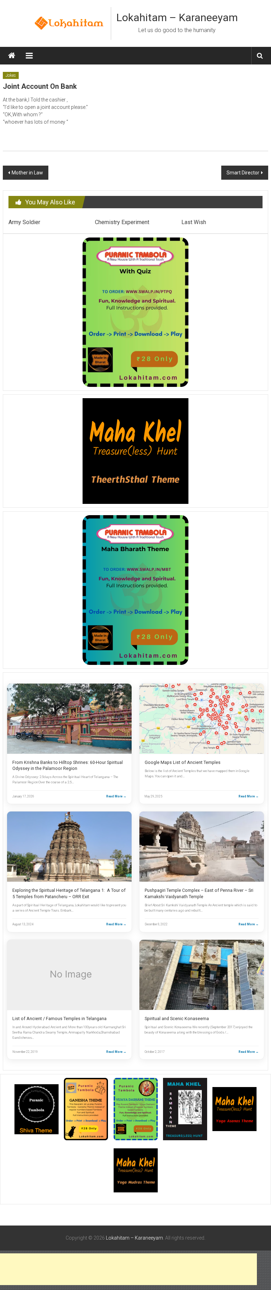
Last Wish (193, 222)
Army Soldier (24, 222)
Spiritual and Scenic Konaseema (177, 1018)
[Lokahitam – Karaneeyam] (11, 55)
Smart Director (243, 172)
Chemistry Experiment (122, 222)
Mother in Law (27, 172)
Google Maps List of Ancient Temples (183, 762)
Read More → (116, 796)
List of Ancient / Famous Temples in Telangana (59, 1018)
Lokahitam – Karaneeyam (177, 17)
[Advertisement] (128, 1269)
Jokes (11, 75)
